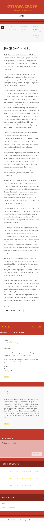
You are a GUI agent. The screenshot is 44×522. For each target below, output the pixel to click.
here (31, 155)
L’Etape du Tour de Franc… (30, 472)
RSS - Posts (7, 504)
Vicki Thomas (12, 29)
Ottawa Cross (22, 6)
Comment (37, 454)
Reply (6, 377)
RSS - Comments (9, 508)
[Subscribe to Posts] (2, 504)
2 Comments (36, 37)
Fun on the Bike (38, 327)
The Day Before (6, 327)
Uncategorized (37, 31)
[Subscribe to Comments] (2, 508)
